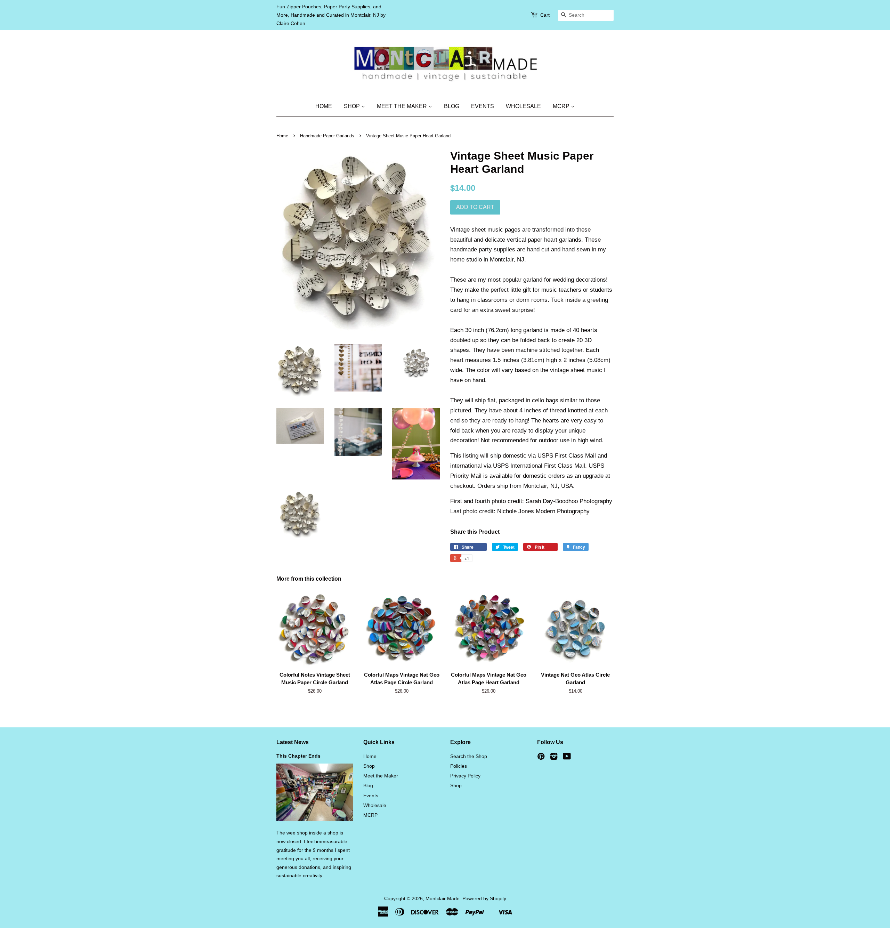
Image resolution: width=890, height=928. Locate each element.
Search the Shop (468, 756)
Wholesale (523, 106)
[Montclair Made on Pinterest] (541, 757)
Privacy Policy (465, 775)
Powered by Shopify (484, 898)
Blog (451, 106)
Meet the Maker (402, 106)
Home (323, 106)
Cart (545, 15)
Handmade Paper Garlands (327, 135)
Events (482, 106)
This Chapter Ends (298, 756)
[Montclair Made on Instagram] (554, 757)
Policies (458, 766)
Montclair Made (443, 898)
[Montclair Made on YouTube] (567, 757)
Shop (352, 106)
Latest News (292, 742)
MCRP (562, 106)
